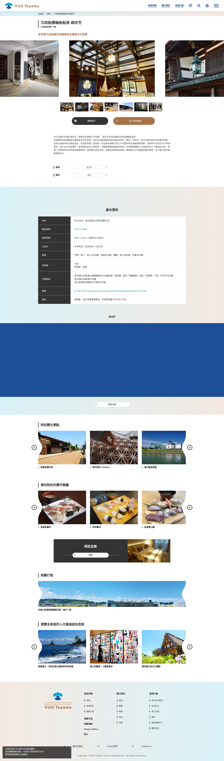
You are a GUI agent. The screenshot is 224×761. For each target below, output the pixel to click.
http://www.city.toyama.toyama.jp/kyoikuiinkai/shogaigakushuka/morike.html (111, 291)
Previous (31, 68)
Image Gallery (91, 729)
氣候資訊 (90, 706)
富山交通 (155, 711)
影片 (86, 734)
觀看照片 (92, 121)
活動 (121, 723)
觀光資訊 (166, 5)
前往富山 (155, 706)
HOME (41, 14)
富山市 (89, 167)
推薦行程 (90, 711)
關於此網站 (78, 746)
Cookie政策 (112, 746)
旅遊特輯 (152, 5)
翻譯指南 (155, 728)
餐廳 (121, 711)
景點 (49, 14)
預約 (153, 717)
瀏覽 (91, 555)
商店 (121, 717)
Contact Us (146, 746)
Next (192, 68)
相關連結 (88, 724)
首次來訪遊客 (157, 700)
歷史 (89, 175)
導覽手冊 (88, 719)
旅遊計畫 (179, 5)
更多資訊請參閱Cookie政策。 (17, 754)
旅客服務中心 (157, 723)
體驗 (121, 706)
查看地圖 (112, 404)
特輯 (88, 700)
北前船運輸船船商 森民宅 (64, 14)
